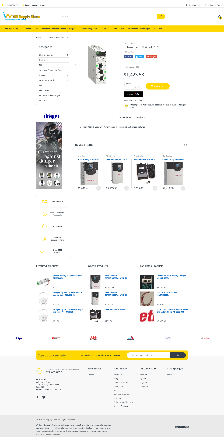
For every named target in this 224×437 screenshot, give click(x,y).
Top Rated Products (151, 266)
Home (38, 37)
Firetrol (42, 60)
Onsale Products (98, 266)
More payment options (133, 100)
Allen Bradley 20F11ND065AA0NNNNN (117, 159)
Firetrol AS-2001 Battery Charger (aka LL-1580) (171, 277)
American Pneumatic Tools (50, 70)
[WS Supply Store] (21, 16)
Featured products (47, 266)
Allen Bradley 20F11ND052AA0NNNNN (173, 159)
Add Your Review (130, 52)
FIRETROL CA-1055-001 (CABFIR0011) (167, 294)
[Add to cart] (98, 188)
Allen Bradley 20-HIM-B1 (145, 159)
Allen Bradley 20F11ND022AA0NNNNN (89, 159)
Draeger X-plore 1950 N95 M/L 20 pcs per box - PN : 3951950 (67, 294)
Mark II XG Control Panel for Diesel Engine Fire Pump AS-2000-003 (172, 310)
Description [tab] (124, 117)
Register (210, 5)
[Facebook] (37, 397)
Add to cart (159, 86)
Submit (178, 355)
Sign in (219, 5)
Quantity (127, 83)
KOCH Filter (44, 90)
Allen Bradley (82, 156)
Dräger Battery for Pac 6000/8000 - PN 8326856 (68, 277)
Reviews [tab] (140, 117)
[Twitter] (43, 397)
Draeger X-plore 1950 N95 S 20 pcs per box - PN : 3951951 (68, 310)
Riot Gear (43, 100)
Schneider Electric (130, 44)
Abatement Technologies (50, 95)
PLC (40, 65)
